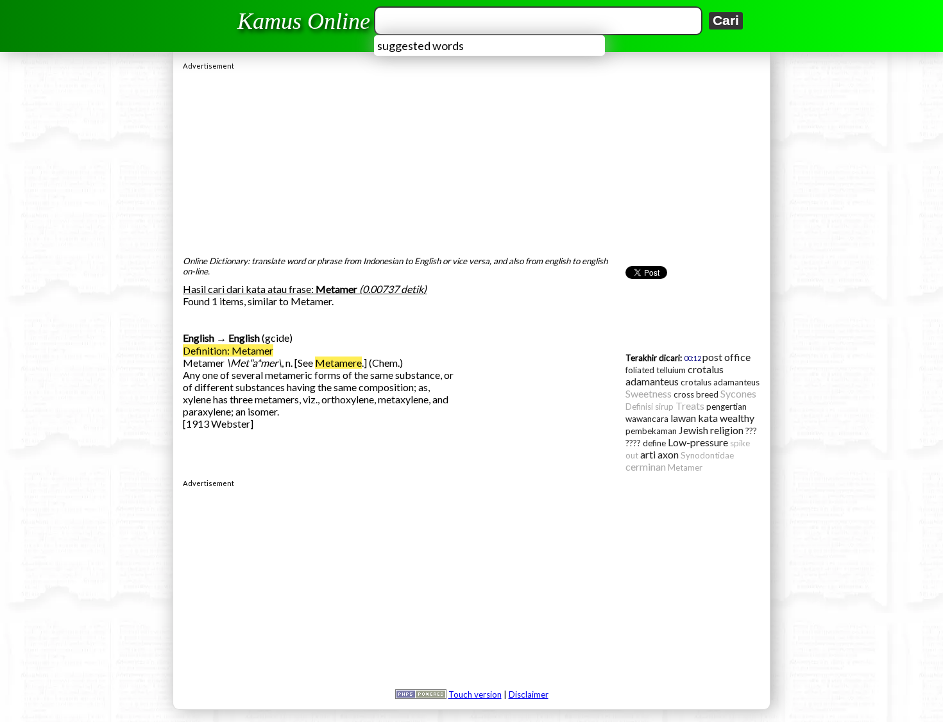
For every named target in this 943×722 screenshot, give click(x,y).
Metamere (338, 363)
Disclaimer (528, 694)
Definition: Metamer (228, 350)
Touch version (475, 694)
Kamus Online (303, 21)
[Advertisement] (471, 159)
